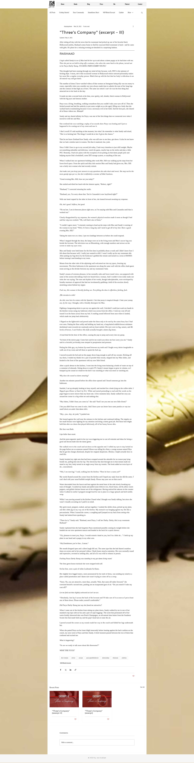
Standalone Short (93, 12)
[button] (142, 12)
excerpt (81, 658)
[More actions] (133, 26)
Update (121, 12)
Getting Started (64, 12)
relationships (105, 658)
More (129, 12)
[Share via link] (75, 670)
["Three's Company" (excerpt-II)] (64, 699)
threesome (115, 658)
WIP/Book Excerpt (109, 12)
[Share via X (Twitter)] (65, 670)
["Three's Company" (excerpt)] (97, 699)
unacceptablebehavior (92, 658)
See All (142, 687)
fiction (73, 658)
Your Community (78, 12)
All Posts (52, 12)
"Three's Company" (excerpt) (93, 712)
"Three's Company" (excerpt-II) (61, 712)
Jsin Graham (64, 658)
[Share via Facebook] (61, 670)
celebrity (124, 658)
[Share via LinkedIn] (70, 670)
